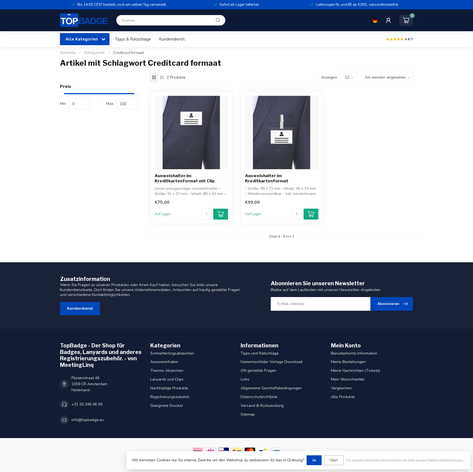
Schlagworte (94, 52)
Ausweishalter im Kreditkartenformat (266, 178)
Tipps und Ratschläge (260, 353)
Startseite (68, 52)
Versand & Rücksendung (262, 405)
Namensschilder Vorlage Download (271, 361)
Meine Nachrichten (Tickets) (355, 370)
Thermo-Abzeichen (166, 370)
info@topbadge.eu (87, 419)
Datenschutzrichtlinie (259, 396)
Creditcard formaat (128, 52)
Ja (314, 460)
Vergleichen (341, 388)
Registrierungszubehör (169, 396)
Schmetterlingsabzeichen (172, 353)
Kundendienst (172, 39)
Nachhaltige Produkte (169, 388)
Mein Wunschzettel (347, 379)
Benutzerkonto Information (354, 353)
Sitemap (248, 414)
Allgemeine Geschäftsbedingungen (271, 388)
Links (245, 379)
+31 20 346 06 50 (86, 404)
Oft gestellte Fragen (258, 370)
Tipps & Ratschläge (133, 39)
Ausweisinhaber (164, 361)
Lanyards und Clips (166, 379)
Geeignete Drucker (166, 405)
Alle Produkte (343, 396)
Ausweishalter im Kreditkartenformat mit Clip (185, 178)
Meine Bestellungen (348, 361)
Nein (334, 460)
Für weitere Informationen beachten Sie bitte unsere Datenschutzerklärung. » (405, 460)
